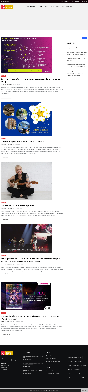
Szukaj (84, 38)
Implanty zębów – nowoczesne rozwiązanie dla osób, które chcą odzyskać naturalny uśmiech (75, 73)
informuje (83, 365)
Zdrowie (52, 6)
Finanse (80, 361)
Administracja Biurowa (72, 357)
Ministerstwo (77, 369)
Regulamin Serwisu (50, 356)
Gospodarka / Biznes (32, 6)
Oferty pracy (69, 6)
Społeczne (81, 373)
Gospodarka (76, 365)
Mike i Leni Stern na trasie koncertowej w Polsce (17, 205)
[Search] (86, 6)
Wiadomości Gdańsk (7, 84)
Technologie (70, 377)
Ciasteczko (55, 390)
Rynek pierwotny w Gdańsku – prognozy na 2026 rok (32, 371)
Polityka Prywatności (51, 358)
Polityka (40, 6)
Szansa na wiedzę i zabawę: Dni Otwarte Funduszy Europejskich (22, 141)
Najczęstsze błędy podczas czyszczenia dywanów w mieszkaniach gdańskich (33, 363)
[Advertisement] (44, 20)
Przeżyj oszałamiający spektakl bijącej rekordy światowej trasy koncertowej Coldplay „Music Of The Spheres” (30, 317)
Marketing (70, 369)
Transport (78, 377)
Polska (75, 373)
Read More (5, 97)
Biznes (80, 357)
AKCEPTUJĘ (84, 390)
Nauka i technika (60, 6)
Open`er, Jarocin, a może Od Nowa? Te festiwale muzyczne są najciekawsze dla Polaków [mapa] (30, 80)
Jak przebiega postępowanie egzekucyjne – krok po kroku (33, 357)
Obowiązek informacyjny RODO (53, 361)
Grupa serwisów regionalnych (53, 373)
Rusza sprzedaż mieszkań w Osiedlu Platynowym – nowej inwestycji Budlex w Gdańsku (77, 66)
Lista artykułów (49, 371)
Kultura (46, 6)
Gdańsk (69, 365)
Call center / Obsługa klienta (72, 361)
